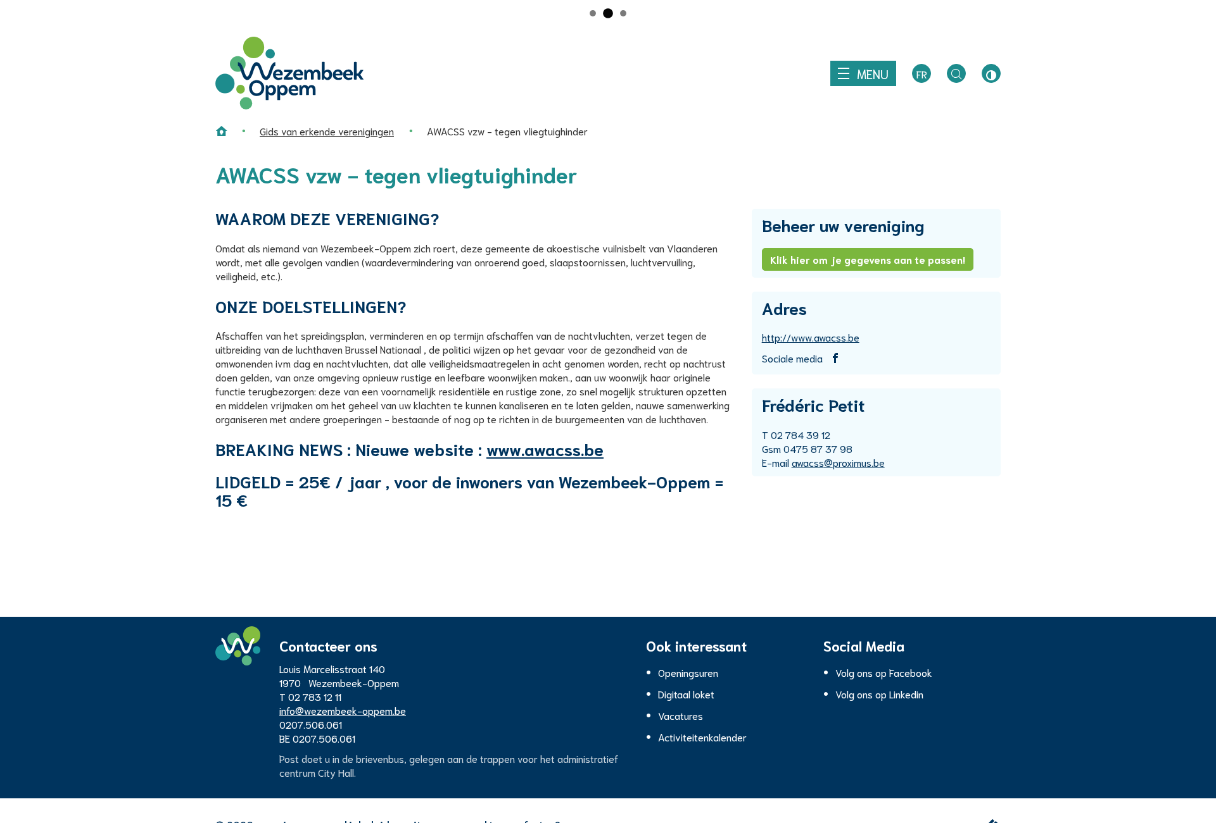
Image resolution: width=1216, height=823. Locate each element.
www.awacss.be (545, 449)
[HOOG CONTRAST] (991, 73)
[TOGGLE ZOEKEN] (956, 73)
